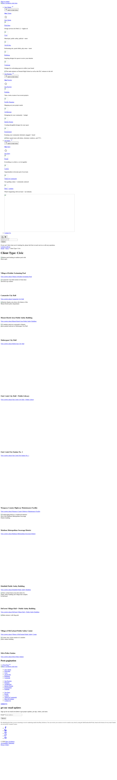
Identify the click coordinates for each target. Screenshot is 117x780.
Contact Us (7, 700)
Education (7, 671)
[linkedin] (5, 730)
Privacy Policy (5, 745)
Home (2, 248)
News (7, 248)
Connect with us (5, 247)
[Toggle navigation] (8, 238)
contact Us (4, 704)
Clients (7, 13)
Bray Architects (9, 741)
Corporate (7, 678)
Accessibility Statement (7, 743)
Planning (7, 682)
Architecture (8, 684)
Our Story (7, 692)
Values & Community (10, 697)
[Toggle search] (4, 237)
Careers (6, 695)
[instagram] (5, 733)
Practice (8, 80)
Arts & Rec (7, 674)
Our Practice (8, 681)
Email (3, 715)
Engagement (8, 687)
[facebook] (5, 728)
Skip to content (5, 1)
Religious (7, 676)
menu (13, 10)
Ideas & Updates (9, 699)
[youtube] (5, 738)
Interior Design (8, 686)
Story (7, 147)
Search (3, 241)
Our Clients (7, 669)
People (6, 694)
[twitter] (5, 736)
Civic (5, 673)
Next (6, 665)
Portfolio (6, 689)
